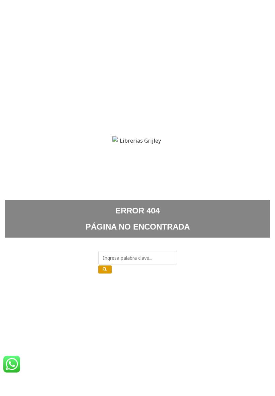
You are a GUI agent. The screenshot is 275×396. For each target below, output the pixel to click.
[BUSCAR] (105, 269)
